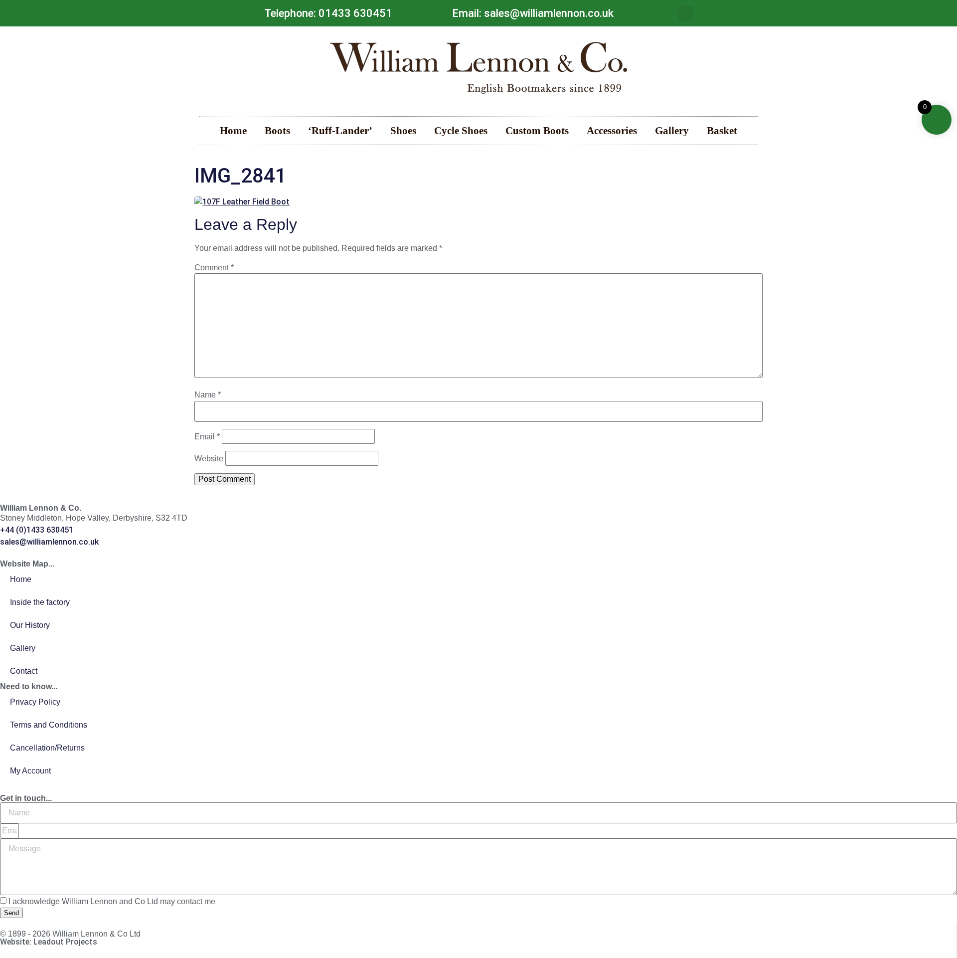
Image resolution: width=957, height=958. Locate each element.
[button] (685, 13)
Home (233, 131)
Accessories (612, 131)
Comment (214, 268)
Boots (277, 131)
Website (208, 459)
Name (207, 395)
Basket (722, 131)
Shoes (403, 131)
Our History (30, 625)
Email (207, 437)
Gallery (672, 131)
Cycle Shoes (460, 131)
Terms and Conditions (48, 725)
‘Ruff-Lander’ (340, 131)
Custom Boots (537, 131)
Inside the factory (40, 602)
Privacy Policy (35, 702)
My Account (30, 770)
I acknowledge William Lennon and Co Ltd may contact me (111, 902)
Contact (23, 671)
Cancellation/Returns (47, 748)
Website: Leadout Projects (48, 942)
